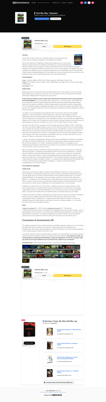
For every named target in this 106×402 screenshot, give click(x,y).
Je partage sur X (56, 18)
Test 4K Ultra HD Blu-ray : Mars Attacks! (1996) (69, 330)
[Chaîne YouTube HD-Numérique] (92, 2)
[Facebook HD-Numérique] (85, 2)
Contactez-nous (62, 392)
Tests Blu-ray (55, 2)
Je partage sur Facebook (42, 18)
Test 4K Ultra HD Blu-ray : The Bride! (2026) (68, 371)
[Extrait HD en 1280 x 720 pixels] (26, 248)
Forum (41, 392)
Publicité (55, 392)
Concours (64, 2)
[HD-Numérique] (21, 2)
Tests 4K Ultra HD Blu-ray (43, 2)
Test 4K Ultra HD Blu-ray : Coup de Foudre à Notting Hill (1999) (67, 357)
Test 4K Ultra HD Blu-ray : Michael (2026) (67, 344)
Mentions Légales (48, 392)
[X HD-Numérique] (89, 2)
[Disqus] (53, 298)
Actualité (34, 2)
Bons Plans (70, 2)
